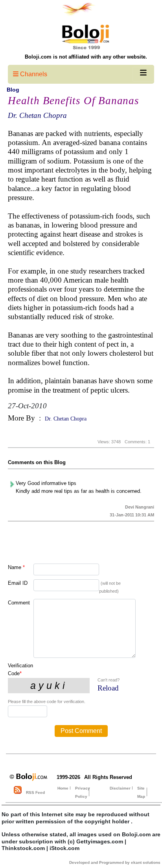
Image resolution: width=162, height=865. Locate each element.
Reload (108, 688)
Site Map (141, 792)
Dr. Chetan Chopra (37, 115)
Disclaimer (120, 788)
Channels (32, 74)
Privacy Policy (82, 792)
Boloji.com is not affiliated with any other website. (86, 57)
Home (62, 788)
